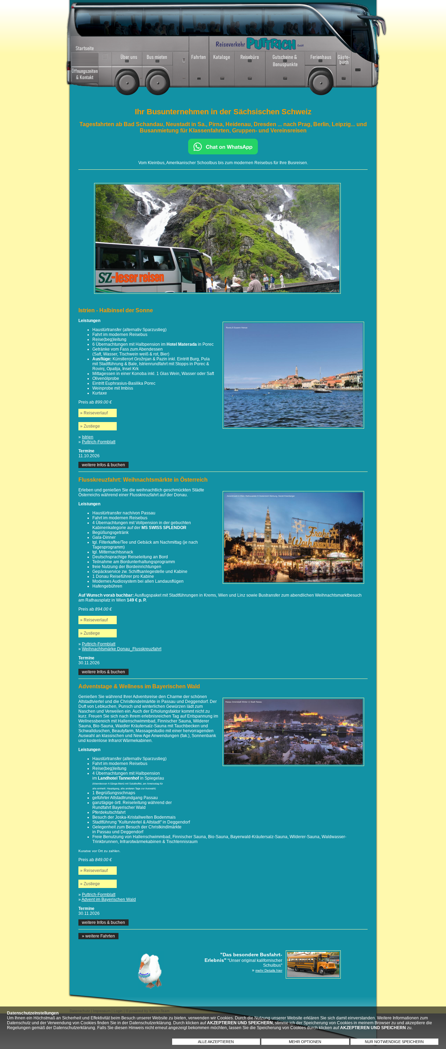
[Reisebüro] (249, 60)
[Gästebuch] (344, 60)
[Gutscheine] (285, 60)
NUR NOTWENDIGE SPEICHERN (394, 1042)
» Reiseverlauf (94, 413)
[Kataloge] (221, 60)
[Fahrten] (191, 60)
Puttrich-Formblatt (98, 441)
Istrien (87, 437)
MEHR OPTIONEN (305, 1042)
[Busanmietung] (157, 60)
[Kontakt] (91, 72)
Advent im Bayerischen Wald (109, 899)
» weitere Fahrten (98, 936)
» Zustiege (90, 426)
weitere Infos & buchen (103, 464)
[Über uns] (127, 60)
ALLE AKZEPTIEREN (216, 1042)
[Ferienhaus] (320, 60)
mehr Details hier (268, 970)
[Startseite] (91, 45)
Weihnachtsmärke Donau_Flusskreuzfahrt (121, 648)
